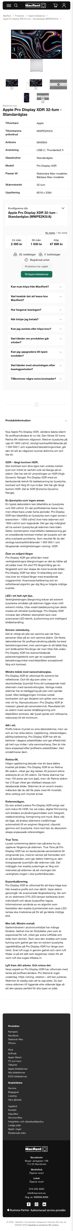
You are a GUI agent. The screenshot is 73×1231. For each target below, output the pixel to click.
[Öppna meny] (8, 5)
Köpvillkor (13, 1113)
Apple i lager (15, 1128)
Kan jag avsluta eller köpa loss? (31, 328)
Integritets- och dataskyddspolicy (26, 1121)
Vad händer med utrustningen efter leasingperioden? (33, 366)
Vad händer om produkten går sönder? (30, 340)
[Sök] (15, 5)
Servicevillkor (15, 1117)
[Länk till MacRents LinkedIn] (44, 1204)
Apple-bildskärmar (36, 15)
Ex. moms (50, 232)
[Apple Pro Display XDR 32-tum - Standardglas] (36, 50)
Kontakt (12, 1109)
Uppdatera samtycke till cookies (43, 1225)
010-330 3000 (36, 1188)
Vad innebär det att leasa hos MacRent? (29, 298)
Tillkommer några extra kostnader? (33, 378)
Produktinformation (18, 420)
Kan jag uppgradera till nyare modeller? (29, 353)
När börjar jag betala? (25, 319)
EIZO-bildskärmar (17, 1076)
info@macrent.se (37, 1193)
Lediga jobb (14, 1125)
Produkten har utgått (36, 266)
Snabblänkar (15, 1082)
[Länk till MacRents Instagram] (36, 1204)
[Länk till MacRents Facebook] (28, 1204)
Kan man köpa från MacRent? (30, 286)
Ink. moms (62, 232)
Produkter (19, 15)
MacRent (7, 15)
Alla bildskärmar (16, 1072)
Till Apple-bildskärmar (37, 274)
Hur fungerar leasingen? (26, 309)
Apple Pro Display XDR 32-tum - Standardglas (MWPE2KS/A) (30, 18)
